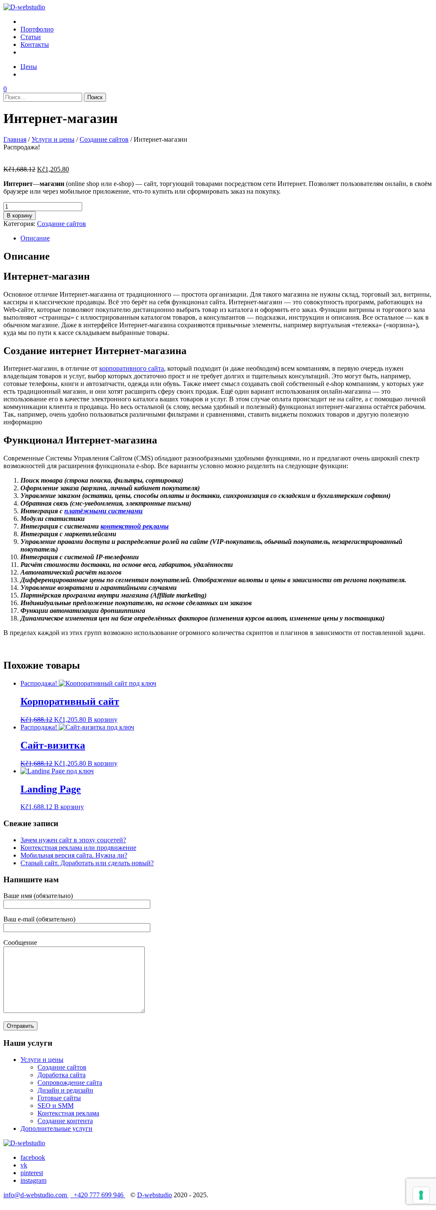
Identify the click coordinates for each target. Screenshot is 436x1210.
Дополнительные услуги (56, 1128)
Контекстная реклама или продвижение (78, 847)
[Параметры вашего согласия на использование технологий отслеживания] (421, 1195)
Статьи (30, 36)
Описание (35, 238)
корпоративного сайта (131, 368)
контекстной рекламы (134, 526)
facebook (32, 1157)
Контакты (34, 44)
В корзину (19, 215)
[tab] (226, 238)
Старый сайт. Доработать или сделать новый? (87, 863)
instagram (33, 1180)
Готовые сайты (59, 1097)
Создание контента (65, 1120)
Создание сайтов (104, 139)
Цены (28, 66)
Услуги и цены (53, 139)
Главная (14, 139)
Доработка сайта (61, 1074)
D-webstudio (154, 1195)
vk (23, 1165)
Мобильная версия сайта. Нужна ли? (73, 855)
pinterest (31, 1172)
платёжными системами (103, 511)
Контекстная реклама (68, 1113)
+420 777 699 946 (97, 1195)
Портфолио (37, 29)
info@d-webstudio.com (36, 1195)
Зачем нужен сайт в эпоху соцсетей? (73, 840)
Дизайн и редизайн (65, 1090)
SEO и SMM (55, 1105)
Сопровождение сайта (69, 1082)
